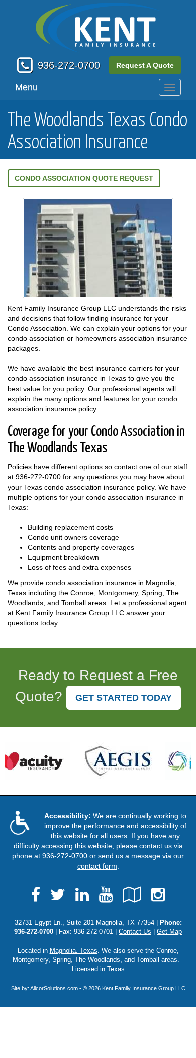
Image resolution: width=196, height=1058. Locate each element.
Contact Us (135, 931)
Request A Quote (145, 65)
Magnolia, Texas (73, 950)
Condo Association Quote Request (84, 178)
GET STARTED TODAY (123, 698)
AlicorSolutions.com (54, 988)
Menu (26, 87)
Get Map (169, 931)
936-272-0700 (69, 65)
